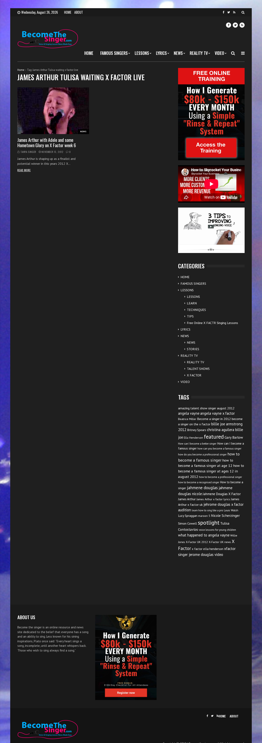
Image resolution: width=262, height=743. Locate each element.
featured (214, 436)
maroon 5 (204, 516)
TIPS (190, 316)
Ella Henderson (193, 437)
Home (20, 70)
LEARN (192, 303)
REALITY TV (199, 53)
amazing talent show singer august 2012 (206, 408)
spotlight (208, 522)
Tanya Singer (28, 152)
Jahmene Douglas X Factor (222, 494)
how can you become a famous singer (219, 448)
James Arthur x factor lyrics (213, 499)
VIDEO (219, 53)
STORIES (193, 349)
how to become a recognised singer (198, 482)
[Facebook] (223, 12)
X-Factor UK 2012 (197, 542)
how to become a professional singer (220, 477)
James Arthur (187, 499)
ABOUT (78, 12)
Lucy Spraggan (187, 516)
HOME (67, 12)
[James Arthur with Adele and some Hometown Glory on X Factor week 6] (53, 110)
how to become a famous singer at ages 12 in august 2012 (211, 471)
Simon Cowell (187, 523)
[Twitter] (228, 12)
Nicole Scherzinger (225, 515)
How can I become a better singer (197, 443)
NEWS (178, 53)
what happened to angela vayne (203, 535)
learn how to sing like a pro (207, 510)
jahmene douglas (202, 487)
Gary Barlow (234, 437)
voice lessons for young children (217, 530)
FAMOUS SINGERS (114, 53)
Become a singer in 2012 (214, 419)
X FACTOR (194, 375)
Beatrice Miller (187, 419)
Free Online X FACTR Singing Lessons (212, 323)
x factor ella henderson (207, 549)
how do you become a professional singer (202, 454)
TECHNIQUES (196, 310)
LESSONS (142, 53)
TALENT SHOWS (198, 369)
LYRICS (161, 53)
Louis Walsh (231, 510)
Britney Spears (196, 430)
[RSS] (234, 12)
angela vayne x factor (217, 413)
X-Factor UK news (220, 542)
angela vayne (188, 413)
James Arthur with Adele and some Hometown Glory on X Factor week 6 (46, 142)
